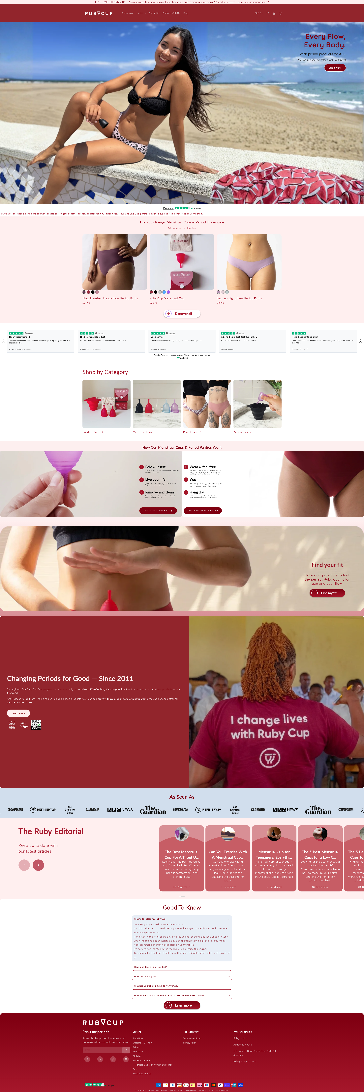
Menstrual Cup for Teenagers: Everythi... (274, 854)
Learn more (18, 713)
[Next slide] (38, 865)
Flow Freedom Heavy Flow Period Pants (110, 298)
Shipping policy (221, 1091)
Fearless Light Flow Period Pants (239, 298)
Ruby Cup (146, 1091)
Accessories (240, 432)
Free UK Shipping (182, 2)
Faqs (135, 1069)
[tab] (180, 896)
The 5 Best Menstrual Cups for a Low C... (320, 854)
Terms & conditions (192, 1038)
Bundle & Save (91, 432)
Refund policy (176, 1091)
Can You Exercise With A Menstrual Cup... (228, 854)
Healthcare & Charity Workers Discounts (152, 1065)
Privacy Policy (189, 1043)
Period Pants (190, 432)
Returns (136, 1047)
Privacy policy (190, 1091)
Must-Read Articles (142, 1073)
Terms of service (206, 1091)
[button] (141, 13)
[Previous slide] (24, 865)
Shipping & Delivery (142, 1043)
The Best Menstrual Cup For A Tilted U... (182, 854)
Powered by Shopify (159, 1091)
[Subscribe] (126, 1050)
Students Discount (142, 1060)
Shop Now (138, 1038)
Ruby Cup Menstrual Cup (167, 298)
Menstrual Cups (142, 432)
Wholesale (138, 1051)
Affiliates (137, 1056)
